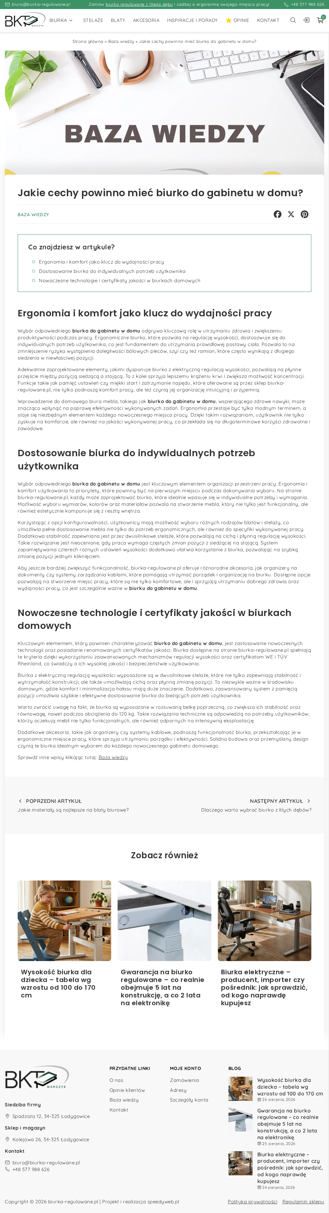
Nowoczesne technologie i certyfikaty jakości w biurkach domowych (119, 280)
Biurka (58, 20)
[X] (291, 214)
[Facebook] (277, 214)
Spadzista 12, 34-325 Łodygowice (51, 1116)
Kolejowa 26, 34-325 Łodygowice (51, 1139)
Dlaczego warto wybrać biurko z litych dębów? (256, 805)
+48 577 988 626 (308, 4)
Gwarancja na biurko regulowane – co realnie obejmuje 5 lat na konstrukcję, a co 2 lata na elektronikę (288, 1124)
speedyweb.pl (163, 1202)
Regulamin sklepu (303, 1202)
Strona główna (88, 41)
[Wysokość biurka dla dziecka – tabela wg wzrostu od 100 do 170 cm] (64, 921)
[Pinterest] (304, 214)
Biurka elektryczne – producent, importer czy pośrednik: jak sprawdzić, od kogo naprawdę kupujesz (290, 1167)
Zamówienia (184, 1080)
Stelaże (93, 20)
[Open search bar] (293, 20)
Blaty (118, 20)
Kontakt (268, 20)
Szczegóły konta (189, 1100)
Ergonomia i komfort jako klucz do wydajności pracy (101, 262)
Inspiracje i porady (192, 20)
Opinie (241, 20)
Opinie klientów (127, 1090)
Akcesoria (146, 20)
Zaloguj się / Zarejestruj (308, 20)
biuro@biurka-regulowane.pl (41, 4)
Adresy (178, 1090)
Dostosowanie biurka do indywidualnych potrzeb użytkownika (112, 271)
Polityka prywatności (252, 1202)
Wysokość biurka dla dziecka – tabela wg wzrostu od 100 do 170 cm (290, 1087)
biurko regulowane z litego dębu (139, 4)
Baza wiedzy (121, 41)
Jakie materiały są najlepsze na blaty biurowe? (73, 805)
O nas (116, 1080)
